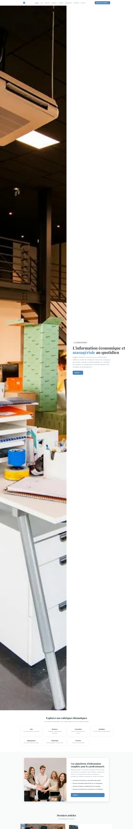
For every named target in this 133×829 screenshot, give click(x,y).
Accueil (37, 2)
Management (68, 2)
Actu (42, 2)
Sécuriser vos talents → (102, 2)
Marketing (76, 2)
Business (47, 2)
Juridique (60, 2)
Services (83, 2)
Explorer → (78, 372)
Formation (54, 2)
